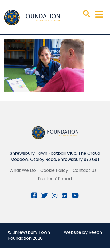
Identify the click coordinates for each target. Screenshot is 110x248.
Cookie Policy (54, 170)
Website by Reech (83, 232)
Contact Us (84, 170)
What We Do (22, 170)
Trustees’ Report (55, 179)
